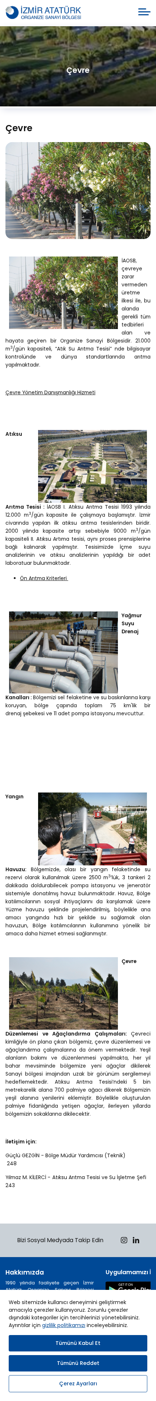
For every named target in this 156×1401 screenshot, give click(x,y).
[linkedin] (136, 1241)
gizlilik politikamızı (63, 1325)
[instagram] (124, 1241)
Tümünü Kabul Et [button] (78, 1343)
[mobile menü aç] (144, 11)
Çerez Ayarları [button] (78, 1383)
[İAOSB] (43, 13)
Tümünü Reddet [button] (78, 1363)
